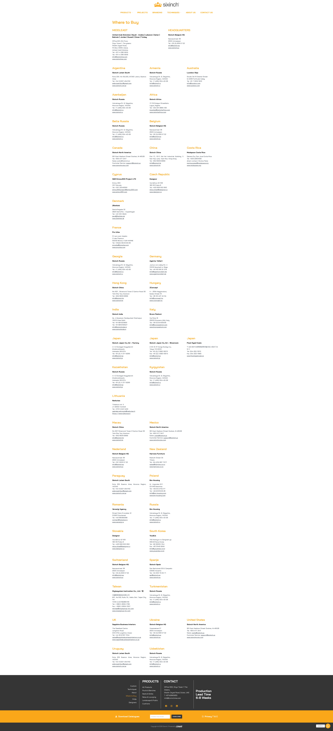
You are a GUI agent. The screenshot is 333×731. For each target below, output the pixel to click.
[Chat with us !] (328, 726)
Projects (142, 12)
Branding (157, 12)
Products (125, 12)
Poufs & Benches (149, 690)
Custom (133, 686)
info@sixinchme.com (172, 698)
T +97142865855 (170, 695)
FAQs (134, 699)
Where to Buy (131, 696)
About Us (191, 12)
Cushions (146, 704)
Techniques (173, 12)
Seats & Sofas (147, 694)
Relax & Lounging (149, 697)
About (134, 692)
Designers (132, 702)
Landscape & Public (150, 700)
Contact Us (206, 12)
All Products (147, 687)
